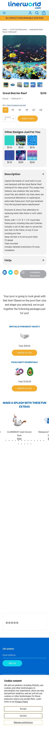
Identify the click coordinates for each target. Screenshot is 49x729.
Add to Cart (28, 118)
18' (26, 110)
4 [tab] (15, 440)
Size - (14, 105)
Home (5, 30)
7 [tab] (24, 440)
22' (33, 110)
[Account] (30, 12)
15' (12, 110)
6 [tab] (21, 440)
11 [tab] (37, 440)
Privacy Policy (21, 701)
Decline (23, 716)
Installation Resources (35, 274)
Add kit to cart (24, 352)
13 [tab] (43, 440)
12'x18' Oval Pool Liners (18, 30)
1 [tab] (5, 440)
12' (5, 110)
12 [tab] (40, 440)
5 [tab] (18, 440)
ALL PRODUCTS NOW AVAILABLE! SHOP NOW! (24, 18)
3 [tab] (12, 440)
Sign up (12, 663)
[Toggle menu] (4, 12)
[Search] (37, 12)
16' (19, 110)
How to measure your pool (16, 105)
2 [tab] (9, 440)
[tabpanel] (19, 426)
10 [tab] (34, 440)
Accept (23, 709)
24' (40, 110)
